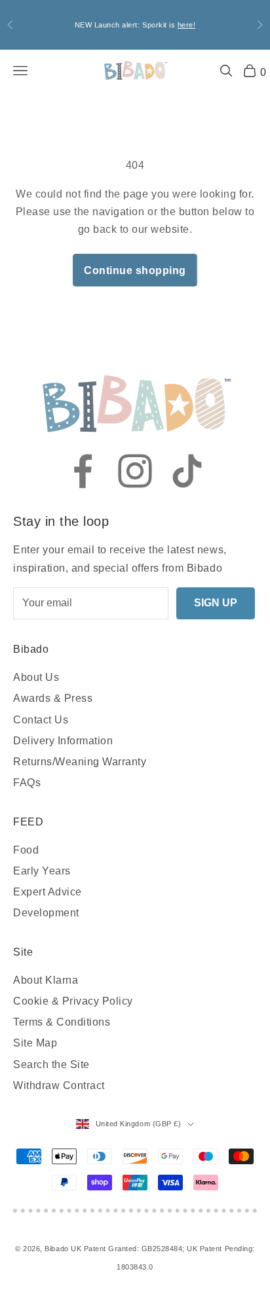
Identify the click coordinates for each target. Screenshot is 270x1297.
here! (187, 25)
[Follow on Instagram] (135, 471)
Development (46, 912)
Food (26, 850)
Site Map (35, 1042)
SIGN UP (215, 602)
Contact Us (40, 719)
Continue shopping (135, 270)
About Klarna (45, 980)
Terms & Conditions (61, 1022)
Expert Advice (47, 891)
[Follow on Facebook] (83, 471)
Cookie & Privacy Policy (73, 1001)
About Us (36, 677)
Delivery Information (63, 740)
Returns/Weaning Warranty (79, 761)
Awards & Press (52, 698)
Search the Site (51, 1064)
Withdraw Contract (59, 1085)
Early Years (42, 870)
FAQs (27, 782)
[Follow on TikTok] (187, 471)
